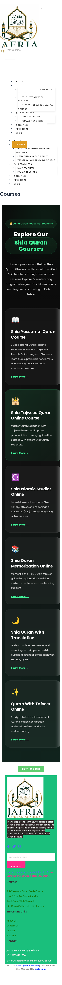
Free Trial (22, 129)
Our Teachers (23, 164)
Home (19, 81)
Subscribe (16, 866)
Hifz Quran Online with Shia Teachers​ (35, 91)
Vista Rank (40, 969)
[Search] (10, 56)
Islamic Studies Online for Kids (22, 896)
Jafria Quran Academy (27, 965)
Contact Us (13, 925)
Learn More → (20, 376)
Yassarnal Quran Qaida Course (35, 107)
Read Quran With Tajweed (20, 901)
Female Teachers (32, 121)
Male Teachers (26, 168)
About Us (22, 125)
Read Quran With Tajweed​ (31, 99)
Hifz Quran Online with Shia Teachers (26, 906)
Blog (19, 133)
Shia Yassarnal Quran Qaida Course (25, 891)
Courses (19, 144)
